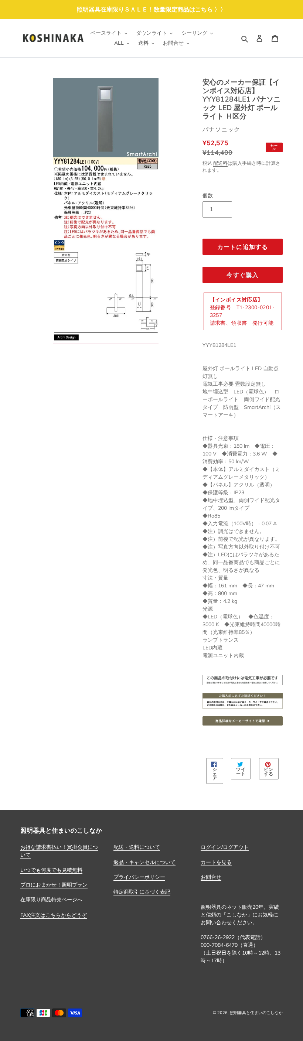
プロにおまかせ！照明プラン (54, 884)
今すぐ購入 (242, 275)
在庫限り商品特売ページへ (51, 899)
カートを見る (216, 862)
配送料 (220, 163)
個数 (207, 195)
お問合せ (211, 877)
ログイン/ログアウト (225, 847)
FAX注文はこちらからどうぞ (53, 915)
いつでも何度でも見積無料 (51, 870)
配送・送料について (136, 847)
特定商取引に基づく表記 (141, 891)
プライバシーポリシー (139, 877)
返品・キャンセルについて (144, 862)
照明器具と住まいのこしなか (256, 1012)
